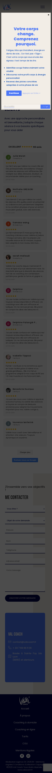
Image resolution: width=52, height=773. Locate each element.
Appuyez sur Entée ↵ (32, 93)
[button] (46, 106)
